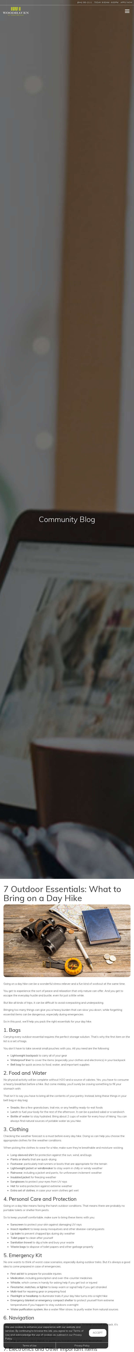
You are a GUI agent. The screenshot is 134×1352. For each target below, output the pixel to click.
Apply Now (126, 2)
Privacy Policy (82, 1345)
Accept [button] (98, 1332)
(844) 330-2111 (84, 2)
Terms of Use (29, 1345)
